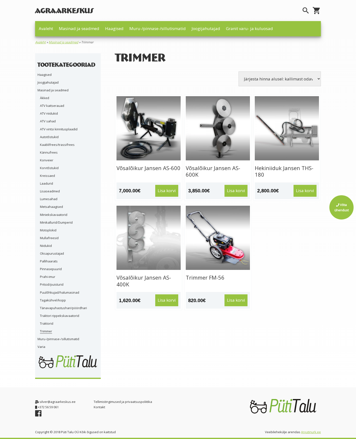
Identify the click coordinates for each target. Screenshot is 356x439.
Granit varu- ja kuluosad (249, 28)
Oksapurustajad (52, 253)
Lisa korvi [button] (167, 190)
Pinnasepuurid (51, 269)
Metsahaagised (51, 206)
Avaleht (46, 28)
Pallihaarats (49, 261)
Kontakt (99, 407)
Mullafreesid (49, 238)
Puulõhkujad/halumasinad (59, 292)
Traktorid (46, 323)
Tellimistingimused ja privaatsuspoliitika (123, 402)
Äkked (44, 98)
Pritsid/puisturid (51, 284)
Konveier (46, 160)
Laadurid (46, 183)
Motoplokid (48, 230)
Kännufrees (49, 152)
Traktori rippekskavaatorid (59, 316)
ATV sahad (48, 121)
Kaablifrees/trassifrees (57, 144)
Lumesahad (48, 199)
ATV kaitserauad (52, 105)
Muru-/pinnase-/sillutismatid (157, 28)
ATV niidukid (49, 113)
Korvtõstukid (49, 168)
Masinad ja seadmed (79, 28)
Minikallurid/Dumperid (56, 222)
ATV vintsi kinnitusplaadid (58, 129)
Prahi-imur (47, 276)
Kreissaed (47, 175)
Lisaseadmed (50, 191)
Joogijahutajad (206, 28)
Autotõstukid (49, 137)
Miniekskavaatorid (53, 214)
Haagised (114, 28)
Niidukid (46, 245)
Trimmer (46, 331)
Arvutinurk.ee (311, 432)
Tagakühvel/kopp (53, 300)
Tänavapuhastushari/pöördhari (63, 308)
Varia (41, 347)
